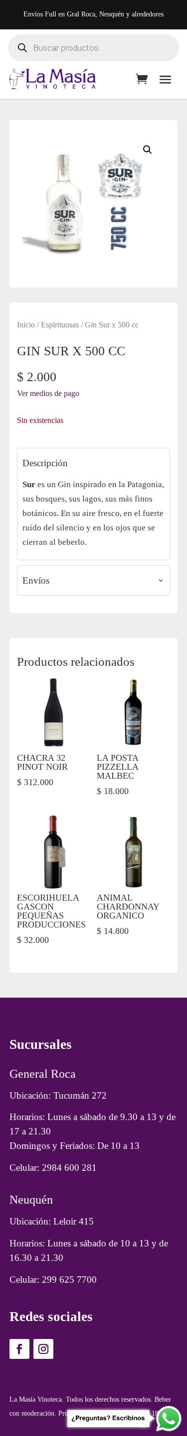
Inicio (26, 324)
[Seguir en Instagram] (43, 1349)
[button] (148, 150)
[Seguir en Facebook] (19, 1349)
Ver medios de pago (48, 393)
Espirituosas (60, 324)
